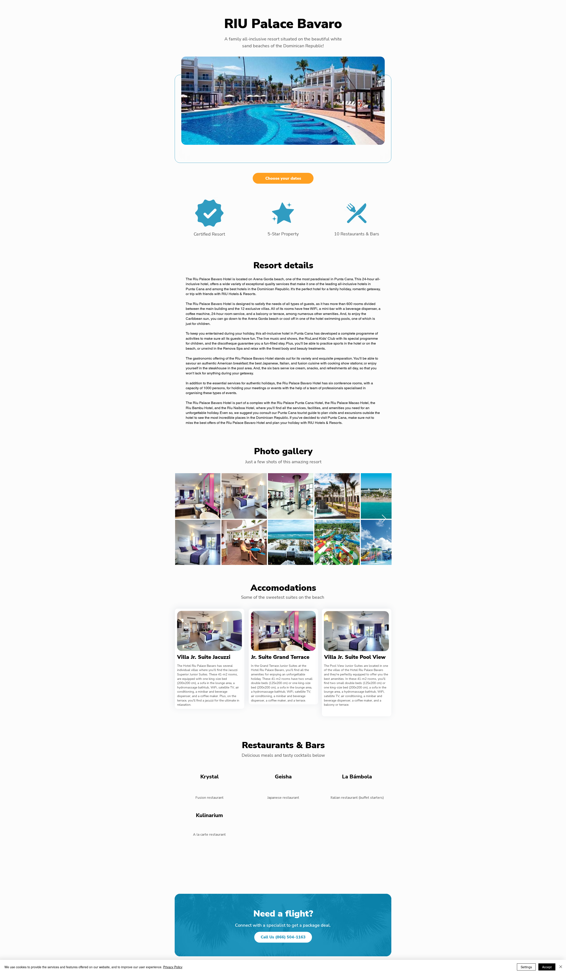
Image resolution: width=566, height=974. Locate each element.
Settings (526, 967)
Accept (547, 967)
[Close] (560, 966)
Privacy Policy (172, 967)
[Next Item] (383, 519)
